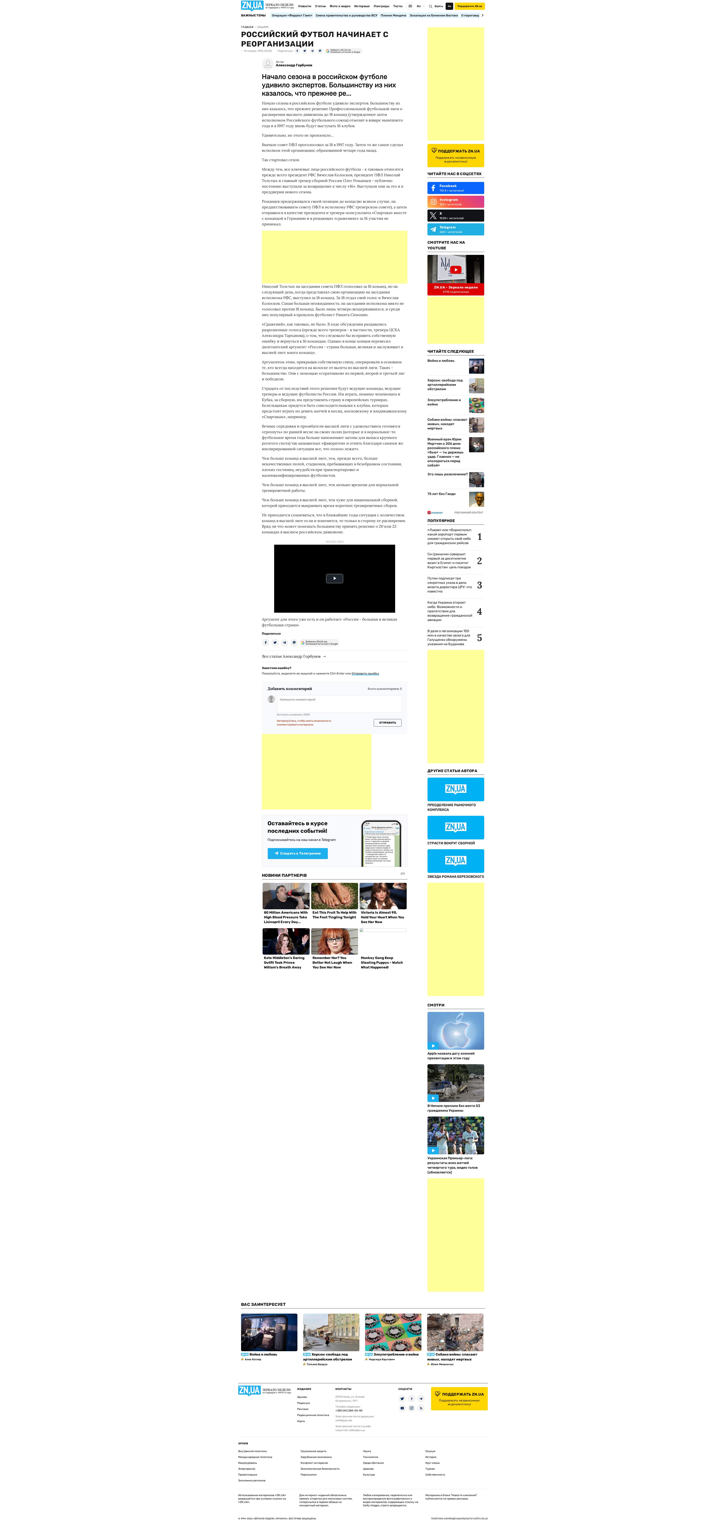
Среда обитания (373, 1463)
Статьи (320, 6)
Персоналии (309, 1474)
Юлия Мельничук (442, 1364)
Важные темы (253, 15)
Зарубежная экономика (316, 1457)
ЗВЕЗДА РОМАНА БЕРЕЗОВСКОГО (455, 877)
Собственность (435, 1474)
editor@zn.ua (357, 1430)
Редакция (303, 1403)
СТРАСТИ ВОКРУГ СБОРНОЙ (451, 843)
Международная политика (255, 1457)
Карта (301, 1421)
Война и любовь (441, 361)
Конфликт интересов (314, 1463)
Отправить (387, 722)
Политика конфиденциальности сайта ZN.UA (459, 1518)
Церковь (368, 1468)
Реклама (302, 1409)
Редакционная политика (313, 1415)
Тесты (398, 6)
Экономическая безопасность (320, 1468)
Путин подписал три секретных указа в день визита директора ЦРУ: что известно (449, 584)
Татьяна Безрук (317, 1364)
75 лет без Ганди (441, 494)
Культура (369, 1474)
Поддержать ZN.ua (470, 6)
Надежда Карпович (382, 1359)
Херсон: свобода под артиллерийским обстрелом (445, 384)
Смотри (435, 1005)
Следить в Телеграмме (300, 853)
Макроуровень (247, 1463)
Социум (430, 1451)
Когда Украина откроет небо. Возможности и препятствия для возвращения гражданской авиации (449, 611)
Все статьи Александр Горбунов (291, 656)
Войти (439, 6)
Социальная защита (313, 1451)
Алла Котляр (253, 1359)
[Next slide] (482, 15)
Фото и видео (340, 6)
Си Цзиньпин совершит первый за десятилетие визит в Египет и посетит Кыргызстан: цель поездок (449, 560)
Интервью (362, 6)
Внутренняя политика (252, 1451)
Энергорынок (246, 1468)
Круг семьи (432, 1463)
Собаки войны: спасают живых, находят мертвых (447, 424)
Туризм (430, 1468)
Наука (367, 1451)
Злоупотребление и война (444, 402)
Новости (304, 6)
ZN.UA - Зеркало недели (456, 287)
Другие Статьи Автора (452, 771)
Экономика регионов (251, 1480)
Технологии (370, 1457)
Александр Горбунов (294, 65)
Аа (449, 6)
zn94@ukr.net (343, 1420)
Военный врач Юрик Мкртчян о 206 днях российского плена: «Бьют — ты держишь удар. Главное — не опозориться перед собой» (445, 452)
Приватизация (247, 1474)
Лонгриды (381, 6)
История (430, 1457)
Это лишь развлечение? (447, 474)
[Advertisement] (334, 257)
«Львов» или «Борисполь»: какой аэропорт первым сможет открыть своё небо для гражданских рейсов (449, 536)
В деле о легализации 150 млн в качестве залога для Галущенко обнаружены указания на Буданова (448, 637)
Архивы (302, 1397)
